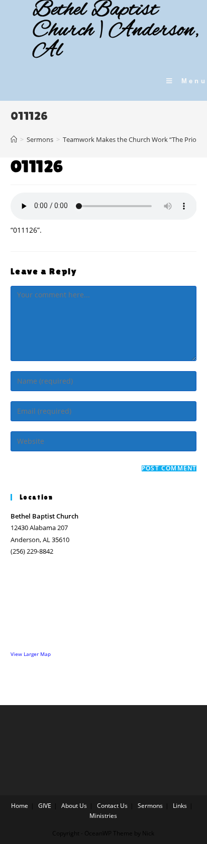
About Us (74, 805)
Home (19, 805)
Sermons (150, 805)
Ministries (103, 815)
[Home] (14, 139)
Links (180, 805)
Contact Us (112, 805)
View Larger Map (31, 653)
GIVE (44, 805)
